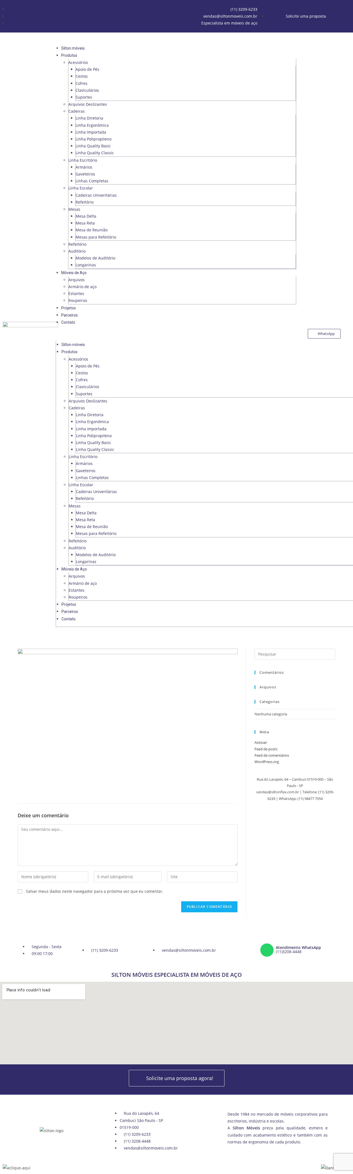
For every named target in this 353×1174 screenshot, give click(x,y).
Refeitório (84, 202)
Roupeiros (77, 300)
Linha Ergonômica (92, 125)
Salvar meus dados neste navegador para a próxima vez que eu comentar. (94, 891)
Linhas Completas (92, 180)
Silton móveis (73, 48)
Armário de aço (82, 286)
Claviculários (87, 90)
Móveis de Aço (74, 272)
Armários (84, 167)
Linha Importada (91, 132)
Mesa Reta (85, 223)
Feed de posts (266, 748)
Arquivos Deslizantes (87, 104)
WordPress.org (267, 761)
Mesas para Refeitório (96, 237)
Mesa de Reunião (92, 229)
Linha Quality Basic (93, 145)
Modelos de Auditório (95, 258)
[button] (176, 333)
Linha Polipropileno (93, 139)
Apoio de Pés (87, 69)
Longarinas (86, 264)
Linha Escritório (82, 160)
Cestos (82, 76)
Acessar (261, 742)
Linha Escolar (80, 188)
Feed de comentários (272, 755)
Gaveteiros (85, 174)
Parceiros (69, 315)
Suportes (84, 97)
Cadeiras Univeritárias (96, 195)
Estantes (76, 293)
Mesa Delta (86, 216)
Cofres (81, 83)
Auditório (76, 251)
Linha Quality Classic (95, 152)
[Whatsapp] (267, 950)
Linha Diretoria (89, 118)
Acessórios (78, 62)
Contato (68, 322)
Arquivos (76, 279)
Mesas (74, 209)
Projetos (68, 308)
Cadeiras (76, 111)
